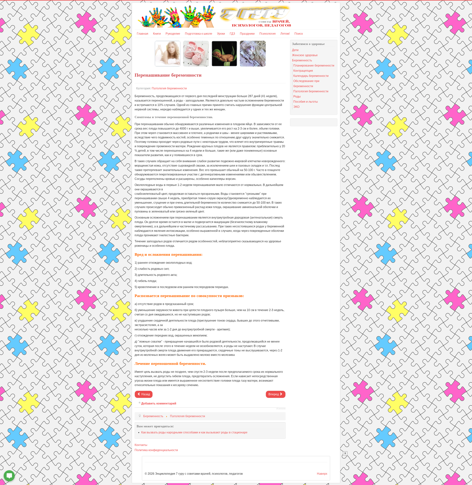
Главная (142, 33)
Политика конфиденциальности (156, 450)
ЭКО (296, 106)
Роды (297, 96)
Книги (157, 33)
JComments (281, 409)
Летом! (285, 33)
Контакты (141, 444)
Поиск (298, 33)
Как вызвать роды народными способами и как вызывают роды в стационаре (194, 432)
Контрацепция (303, 70)
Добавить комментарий (158, 403)
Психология (267, 33)
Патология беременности (169, 88)
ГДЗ (232, 33)
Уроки (221, 33)
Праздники (247, 33)
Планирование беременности (313, 65)
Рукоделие (173, 33)
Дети (295, 50)
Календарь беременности (311, 75)
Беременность (302, 60)
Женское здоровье (305, 55)
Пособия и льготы (305, 101)
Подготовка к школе (198, 33)
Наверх (322, 473)
